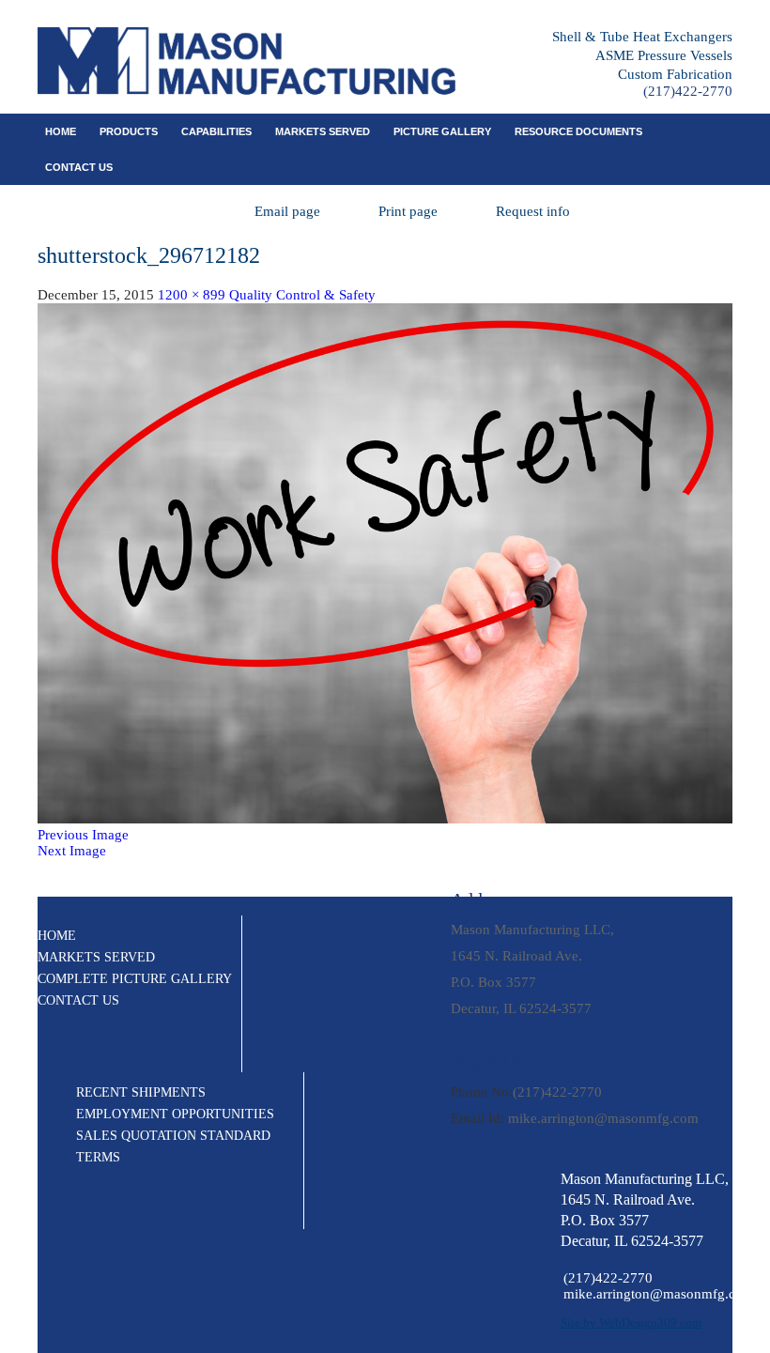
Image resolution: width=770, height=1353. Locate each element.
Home (60, 131)
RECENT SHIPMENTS (141, 1092)
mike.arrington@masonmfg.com (603, 1118)
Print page (408, 211)
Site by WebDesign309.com (631, 1322)
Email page (287, 211)
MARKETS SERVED (322, 131)
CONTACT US (79, 167)
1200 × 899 (191, 294)
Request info (533, 211)
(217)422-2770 (687, 91)
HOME (57, 936)
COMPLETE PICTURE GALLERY (135, 979)
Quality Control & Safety (302, 294)
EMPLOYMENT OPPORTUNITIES (175, 1114)
